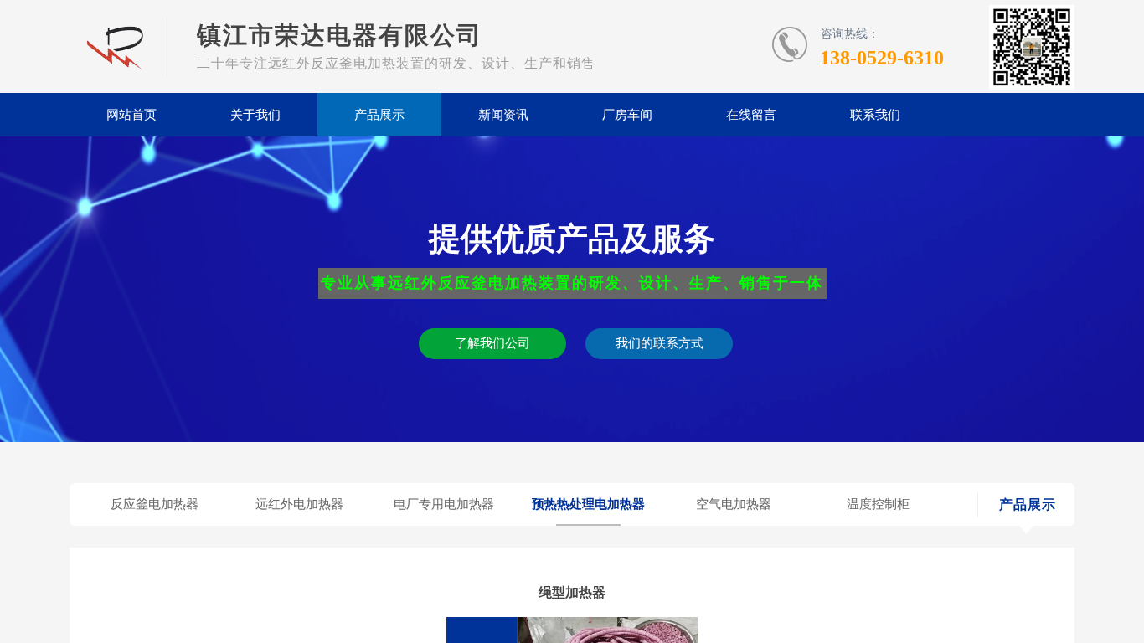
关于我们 (255, 114)
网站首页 (131, 114)
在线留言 (751, 114)
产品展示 (379, 114)
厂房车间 (627, 114)
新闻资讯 (503, 114)
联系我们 (875, 114)
